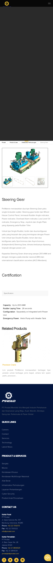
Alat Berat (6, 481)
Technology (7, 443)
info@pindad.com (8, 531)
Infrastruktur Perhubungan (29, 142)
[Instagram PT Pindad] (22, 560)
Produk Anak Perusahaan (12, 498)
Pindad (4, 142)
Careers (5, 430)
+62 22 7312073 (14, 526)
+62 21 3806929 (14, 548)
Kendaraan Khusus (10, 472)
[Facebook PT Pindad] (4, 560)
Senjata (5, 464)
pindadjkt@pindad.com (10, 554)
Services (5, 438)
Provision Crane (9, 365)
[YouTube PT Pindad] (16, 560)
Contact (5, 434)
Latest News (7, 447)
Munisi (5, 468)
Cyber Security (8, 494)
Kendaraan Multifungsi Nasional (15, 476)
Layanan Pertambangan (12, 489)
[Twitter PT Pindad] (10, 560)
